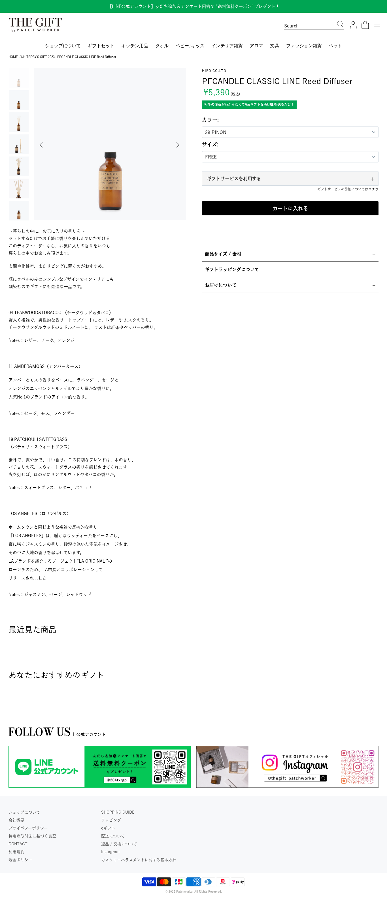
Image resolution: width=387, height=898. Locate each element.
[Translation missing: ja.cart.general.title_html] (365, 24)
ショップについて (24, 812)
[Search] (340, 24)
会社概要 (16, 820)
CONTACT (17, 844)
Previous (39, 145)
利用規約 (16, 852)
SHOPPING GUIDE (118, 812)
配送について (113, 836)
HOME (13, 56)
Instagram (110, 852)
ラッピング (111, 820)
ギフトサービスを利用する (234, 178)
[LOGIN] (353, 24)
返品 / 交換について (119, 844)
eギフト (108, 828)
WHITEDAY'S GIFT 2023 (37, 56)
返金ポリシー (20, 860)
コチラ (373, 189)
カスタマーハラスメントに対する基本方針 (138, 860)
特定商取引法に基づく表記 (32, 836)
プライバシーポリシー (28, 828)
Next (179, 145)
